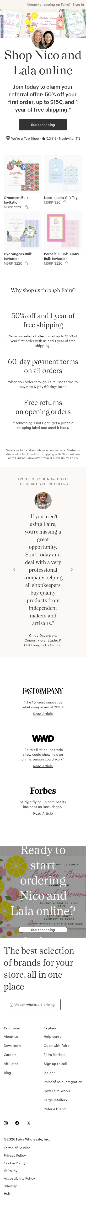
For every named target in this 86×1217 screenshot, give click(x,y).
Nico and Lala (71, 454)
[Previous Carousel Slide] (14, 569)
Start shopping (43, 125)
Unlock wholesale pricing (34, 1004)
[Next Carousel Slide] (71, 569)
